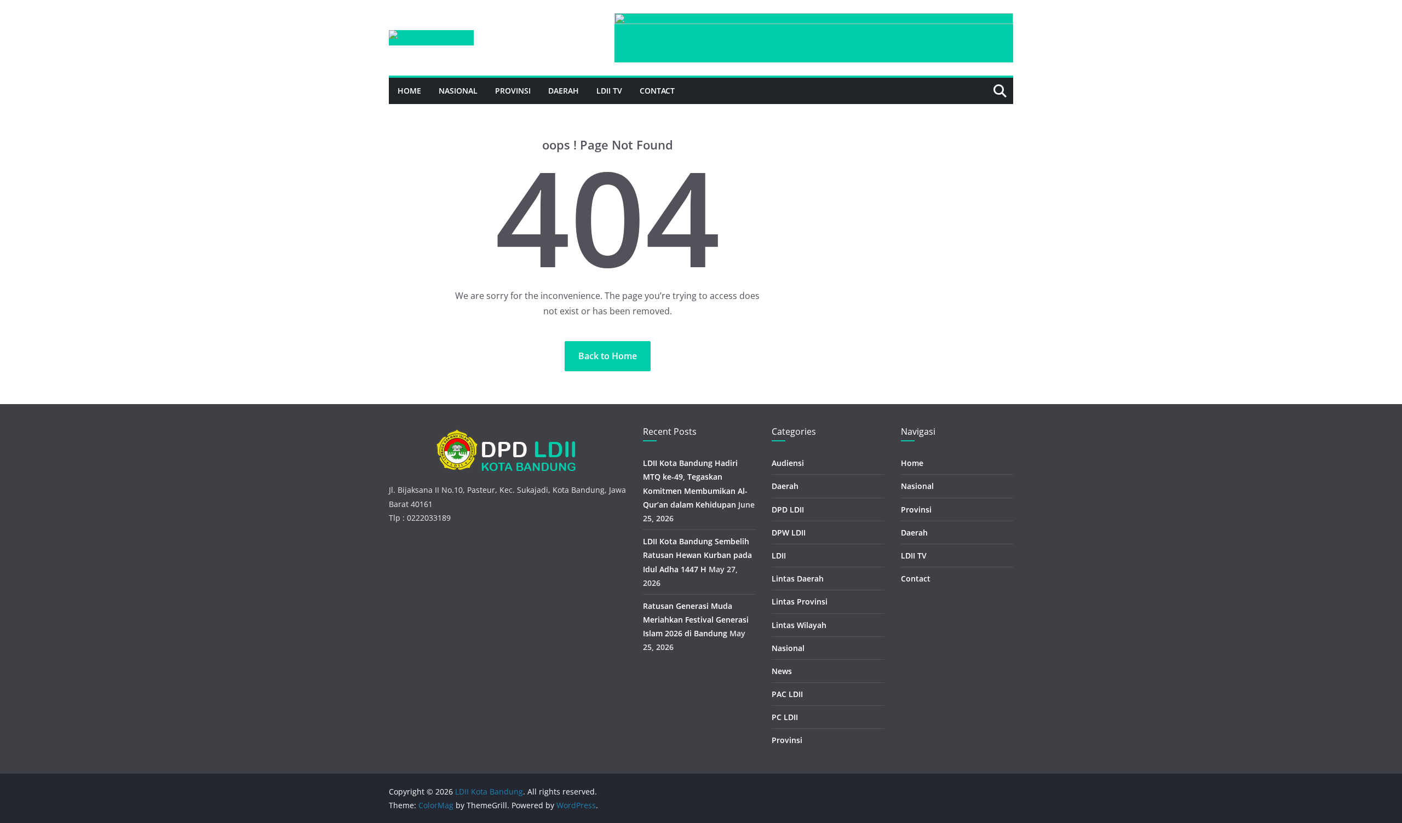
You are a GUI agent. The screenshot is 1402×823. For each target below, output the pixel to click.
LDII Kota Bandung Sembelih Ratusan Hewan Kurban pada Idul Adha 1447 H (697, 555)
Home (409, 90)
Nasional (458, 90)
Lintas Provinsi (800, 601)
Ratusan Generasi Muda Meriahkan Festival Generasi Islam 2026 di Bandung (696, 619)
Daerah (563, 90)
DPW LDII (789, 532)
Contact (657, 90)
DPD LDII (788, 509)
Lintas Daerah (798, 578)
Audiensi (788, 463)
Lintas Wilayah (799, 625)
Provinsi (513, 90)
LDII (779, 555)
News (782, 671)
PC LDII (785, 717)
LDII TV (609, 90)
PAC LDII (787, 694)
